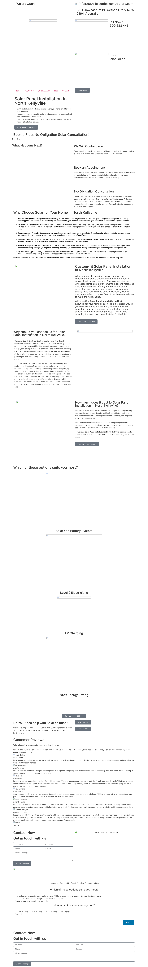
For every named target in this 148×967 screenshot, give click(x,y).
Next (128, 922)
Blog (56, 91)
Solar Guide (116, 58)
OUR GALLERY (44, 91)
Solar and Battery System (74, 531)
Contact (65, 91)
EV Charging (74, 633)
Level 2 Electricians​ (74, 593)
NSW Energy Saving (74, 695)
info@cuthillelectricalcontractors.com (106, 4)
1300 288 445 (118, 24)
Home (17, 91)
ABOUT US (29, 91)
